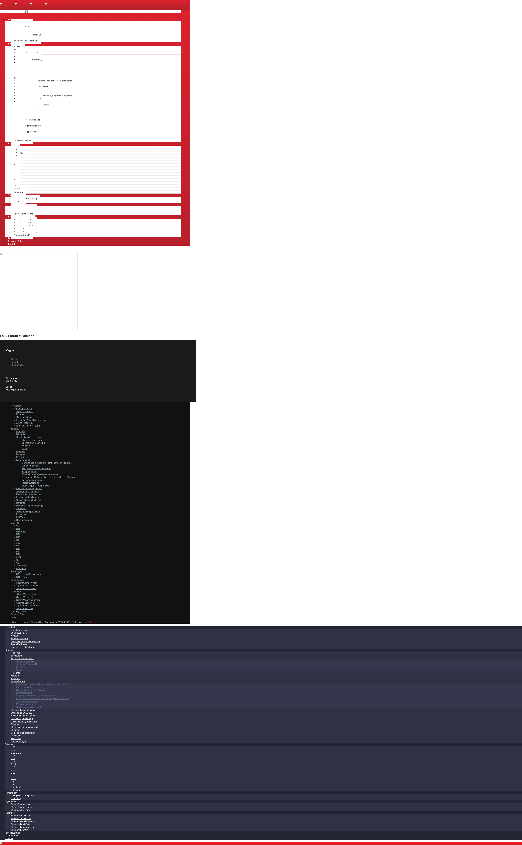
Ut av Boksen (88, 622)
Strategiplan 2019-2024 (27, 491)
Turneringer (16, 571)
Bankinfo (20, 503)
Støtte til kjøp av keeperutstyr (36, 486)
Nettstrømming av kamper (28, 494)
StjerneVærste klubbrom (28, 600)
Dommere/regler (22, 141)
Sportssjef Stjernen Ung (33, 443)
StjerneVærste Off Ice (26, 597)
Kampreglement (29, 471)
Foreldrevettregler (30, 483)
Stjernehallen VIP (24, 608)
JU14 (18, 543)
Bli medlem (21, 434)
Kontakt (12, 244)
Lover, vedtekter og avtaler (29, 488)
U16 (18, 534)
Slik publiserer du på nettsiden (36, 468)
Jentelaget (21, 566)
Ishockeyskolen (18, 611)
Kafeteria (20, 457)
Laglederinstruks (30, 466)
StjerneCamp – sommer (27, 586)
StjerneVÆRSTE (24, 411)
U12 (18, 548)
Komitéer (26, 446)
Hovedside (16, 406)
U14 (18, 540)
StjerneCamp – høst (23, 214)
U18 (18, 528)
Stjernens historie (24, 417)
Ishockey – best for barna (26, 41)
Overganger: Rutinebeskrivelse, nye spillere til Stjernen (45, 96)
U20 (18, 526)
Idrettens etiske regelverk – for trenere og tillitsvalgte (45, 81)
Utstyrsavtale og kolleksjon (27, 120)
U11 (18, 551)
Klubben (15, 428)
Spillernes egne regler (32, 480)
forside (14, 359)
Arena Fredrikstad (25, 423)
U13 (18, 546)
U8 (17, 563)
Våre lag (15, 523)
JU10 (18, 557)
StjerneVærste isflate (26, 594)
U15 (18, 537)
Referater (20, 451)
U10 (18, 554)
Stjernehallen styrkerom (27, 606)
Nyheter (20, 414)
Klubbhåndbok (23, 460)
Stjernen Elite (17, 614)
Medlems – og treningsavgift (27, 126)
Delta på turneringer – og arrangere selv (41, 474)
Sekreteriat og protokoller (28, 511)
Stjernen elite (17, 365)
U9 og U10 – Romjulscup (28, 574)
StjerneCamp (17, 580)
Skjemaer (21, 508)
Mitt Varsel (21, 517)
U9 (17, 560)
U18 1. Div (21, 531)
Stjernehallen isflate (25, 603)
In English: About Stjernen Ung (31, 420)
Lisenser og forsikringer (27, 497)
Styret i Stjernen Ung (32, 440)
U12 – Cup (21, 577)
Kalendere (16, 362)
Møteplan (20, 454)
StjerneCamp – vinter (26, 583)
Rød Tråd (20, 431)
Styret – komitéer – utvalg (28, 437)
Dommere (21, 568)
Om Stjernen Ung (24, 408)
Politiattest (21, 514)
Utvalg (25, 448)
